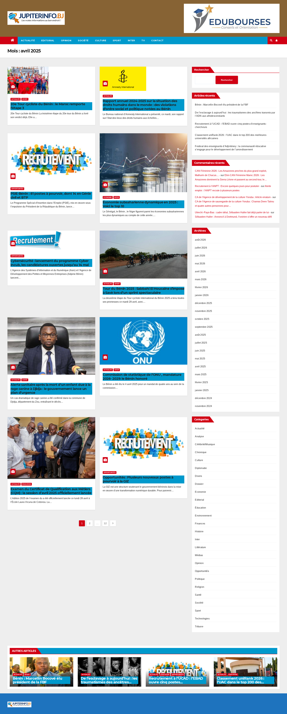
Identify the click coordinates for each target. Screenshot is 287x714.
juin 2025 (200, 350)
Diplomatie (201, 468)
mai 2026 (200, 263)
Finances (200, 523)
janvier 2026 (201, 295)
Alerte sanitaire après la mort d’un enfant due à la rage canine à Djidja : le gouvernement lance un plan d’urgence (50, 389)
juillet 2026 (201, 247)
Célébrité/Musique (205, 444)
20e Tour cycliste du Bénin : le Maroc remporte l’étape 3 (47, 106)
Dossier (199, 484)
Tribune (199, 626)
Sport (117, 40)
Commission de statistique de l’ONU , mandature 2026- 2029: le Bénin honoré (142, 377)
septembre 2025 (204, 327)
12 (105, 523)
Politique (200, 579)
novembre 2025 (203, 311)
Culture (100, 40)
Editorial (47, 40)
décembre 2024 (203, 398)
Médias (199, 555)
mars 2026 (200, 279)
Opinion (66, 40)
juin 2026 (200, 255)
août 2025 (200, 335)
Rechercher (201, 69)
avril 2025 (200, 366)
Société (83, 40)
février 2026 (201, 287)
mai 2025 (200, 358)
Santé (24, 380)
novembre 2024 (203, 406)
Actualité (28, 40)
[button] (271, 40)
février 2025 (201, 382)
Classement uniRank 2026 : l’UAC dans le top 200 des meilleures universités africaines (245, 682)
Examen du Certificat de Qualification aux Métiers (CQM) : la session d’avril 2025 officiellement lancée (50, 491)
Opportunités (17, 188)
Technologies (202, 618)
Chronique (200, 452)
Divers (198, 476)
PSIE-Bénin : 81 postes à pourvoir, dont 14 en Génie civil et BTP (50, 195)
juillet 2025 (201, 342)
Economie (108, 197)
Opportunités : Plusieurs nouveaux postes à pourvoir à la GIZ (138, 479)
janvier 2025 (201, 390)
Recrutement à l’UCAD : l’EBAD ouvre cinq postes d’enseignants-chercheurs (176, 682)
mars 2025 (200, 374)
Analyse (199, 436)
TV (143, 40)
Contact (157, 40)
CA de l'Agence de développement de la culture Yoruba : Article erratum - (233, 197)
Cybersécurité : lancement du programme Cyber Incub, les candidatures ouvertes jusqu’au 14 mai (49, 263)
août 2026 (200, 239)
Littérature (200, 547)
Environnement (203, 515)
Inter (131, 40)
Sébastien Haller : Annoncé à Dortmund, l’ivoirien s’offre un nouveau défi (233, 216)
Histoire (199, 531)
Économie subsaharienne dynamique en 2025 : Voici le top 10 (140, 204)
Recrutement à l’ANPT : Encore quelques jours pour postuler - (227, 186)
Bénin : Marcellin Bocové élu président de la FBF (221, 104)
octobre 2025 (202, 319)
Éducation (26, 484)
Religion (199, 587)
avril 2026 (200, 271)
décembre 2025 (203, 303)
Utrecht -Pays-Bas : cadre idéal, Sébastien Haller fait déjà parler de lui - (232, 212)
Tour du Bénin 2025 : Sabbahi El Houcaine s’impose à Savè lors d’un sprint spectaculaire (143, 291)
